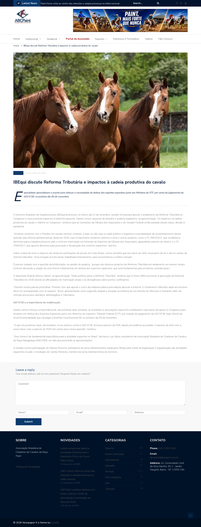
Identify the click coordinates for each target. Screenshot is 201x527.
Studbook (52, 39)
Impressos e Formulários (126, 38)
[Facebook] (177, 3)
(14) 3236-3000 (167, 448)
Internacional (112, 459)
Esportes (99, 39)
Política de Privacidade (28, 466)
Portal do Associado (77, 38)
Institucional (32, 39)
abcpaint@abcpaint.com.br (164, 457)
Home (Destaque (114, 454)
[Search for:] (143, 3)
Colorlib (55, 522)
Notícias (18, 173)
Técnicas (109, 488)
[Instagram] (181, 3)
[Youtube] (186, 3)
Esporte (109, 448)
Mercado (110, 465)
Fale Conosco (165, 38)
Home (16, 38)
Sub (107, 483)
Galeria (148, 38)
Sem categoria (113, 477)
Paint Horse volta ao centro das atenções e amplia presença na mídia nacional (80, 3)
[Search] (158, 3)
